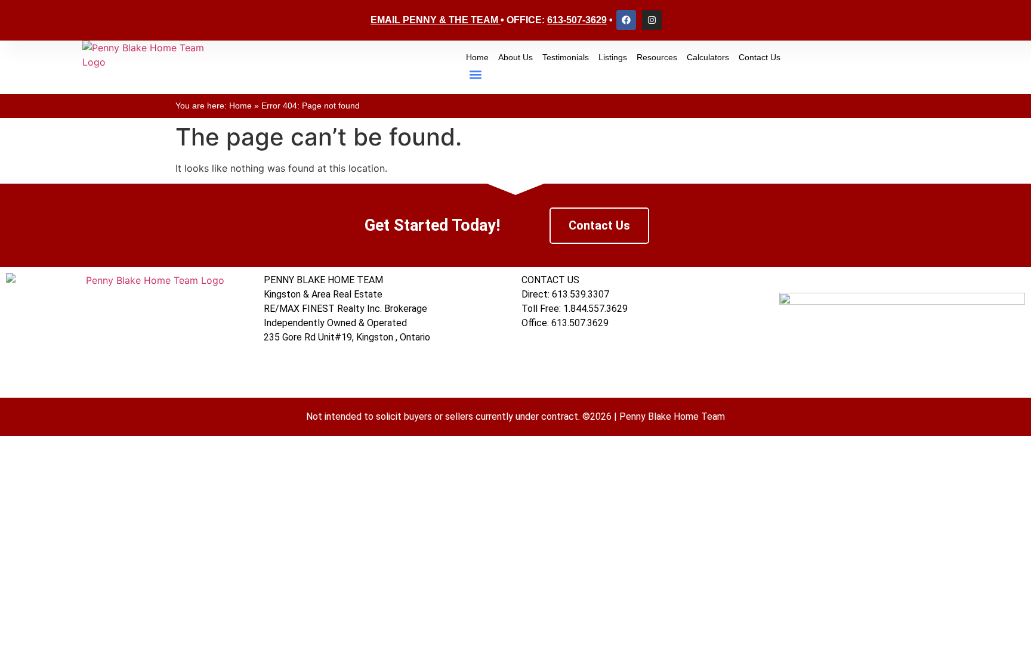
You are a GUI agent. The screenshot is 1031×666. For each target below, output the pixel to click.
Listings (612, 57)
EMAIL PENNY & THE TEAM (434, 20)
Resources (657, 57)
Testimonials (565, 57)
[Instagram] (652, 20)
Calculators (708, 57)
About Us (515, 57)
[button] (476, 74)
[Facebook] (626, 20)
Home (477, 57)
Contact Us (759, 57)
